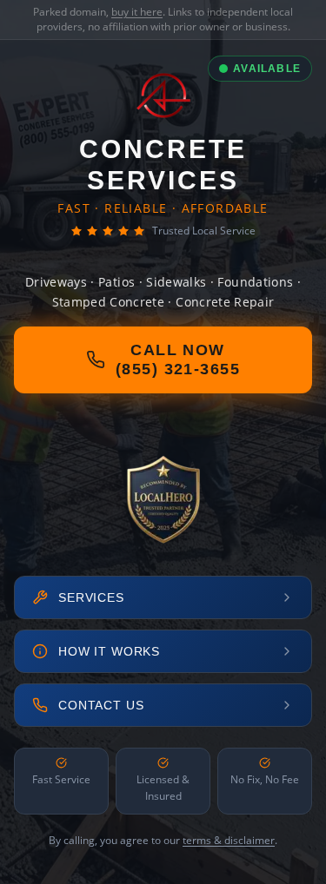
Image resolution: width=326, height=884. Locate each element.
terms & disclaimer (229, 840)
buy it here (137, 11)
